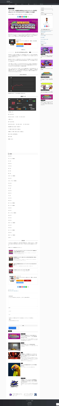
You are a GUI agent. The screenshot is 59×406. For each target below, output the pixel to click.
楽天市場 (27, 280)
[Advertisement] (23, 146)
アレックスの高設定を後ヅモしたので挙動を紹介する (29, 365)
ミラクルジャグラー (11, 290)
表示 (24, 49)
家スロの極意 (42, 37)
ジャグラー (10, 289)
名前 (9, 307)
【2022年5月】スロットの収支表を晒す (28, 344)
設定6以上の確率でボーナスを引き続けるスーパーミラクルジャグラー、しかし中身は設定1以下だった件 (29, 336)
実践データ (17, 290)
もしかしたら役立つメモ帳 (44, 39)
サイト (9, 314)
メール (10, 311)
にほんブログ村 (43, 32)
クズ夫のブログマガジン (29, 403)
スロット (13, 289)
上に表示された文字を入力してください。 (14, 320)
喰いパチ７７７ (43, 41)
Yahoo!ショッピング (20, 282)
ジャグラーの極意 (43, 35)
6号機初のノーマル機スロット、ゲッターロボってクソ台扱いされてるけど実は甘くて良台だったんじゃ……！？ (29, 355)
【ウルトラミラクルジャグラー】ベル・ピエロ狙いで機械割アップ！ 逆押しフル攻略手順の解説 (47, 79)
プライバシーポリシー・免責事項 (29, 400)
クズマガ (8, 1)
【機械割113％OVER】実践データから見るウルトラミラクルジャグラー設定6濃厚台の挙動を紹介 (47, 56)
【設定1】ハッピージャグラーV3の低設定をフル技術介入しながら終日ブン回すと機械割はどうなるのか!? (29, 381)
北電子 (15, 290)
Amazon (20, 280)
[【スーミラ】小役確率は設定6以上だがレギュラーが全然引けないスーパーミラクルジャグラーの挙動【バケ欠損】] (24, 17)
